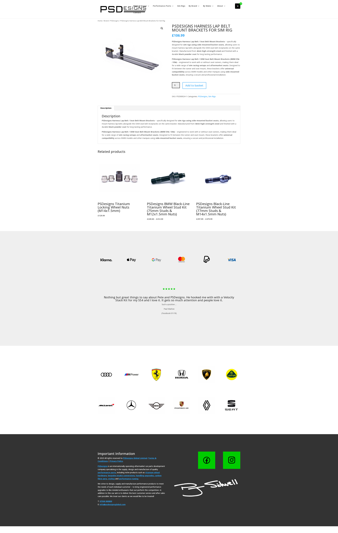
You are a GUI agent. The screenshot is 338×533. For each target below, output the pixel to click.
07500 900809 (106, 501)
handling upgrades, (145, 475)
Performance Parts (162, 6)
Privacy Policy (116, 461)
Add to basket (194, 85)
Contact (137, 13)
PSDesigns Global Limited (135, 458)
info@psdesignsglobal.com (113, 504)
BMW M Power (140, 6)
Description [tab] (105, 108)
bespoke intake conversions (121, 475)
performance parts (107, 472)
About (220, 6)
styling (111, 478)
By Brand (193, 6)
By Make (207, 6)
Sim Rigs (181, 6)
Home (100, 21)
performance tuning (128, 478)
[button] (161, 28)
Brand (106, 21)
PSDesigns (114, 21)
